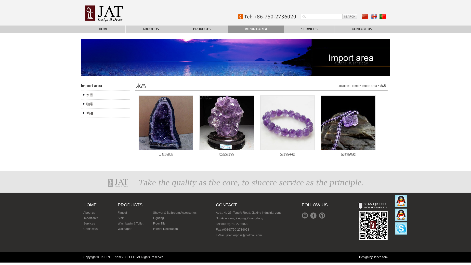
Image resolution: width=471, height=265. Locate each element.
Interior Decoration (165, 229)
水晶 (89, 95)
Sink (121, 218)
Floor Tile (159, 223)
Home (103, 29)
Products (202, 29)
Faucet (122, 212)
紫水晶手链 (287, 154)
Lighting (158, 218)
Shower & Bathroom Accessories (174, 212)
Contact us (362, 29)
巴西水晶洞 (165, 154)
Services (309, 29)
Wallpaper (124, 229)
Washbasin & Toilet (130, 223)
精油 (89, 113)
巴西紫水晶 (226, 154)
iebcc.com (381, 257)
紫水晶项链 (348, 154)
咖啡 (89, 104)
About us (151, 29)
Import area (256, 29)
